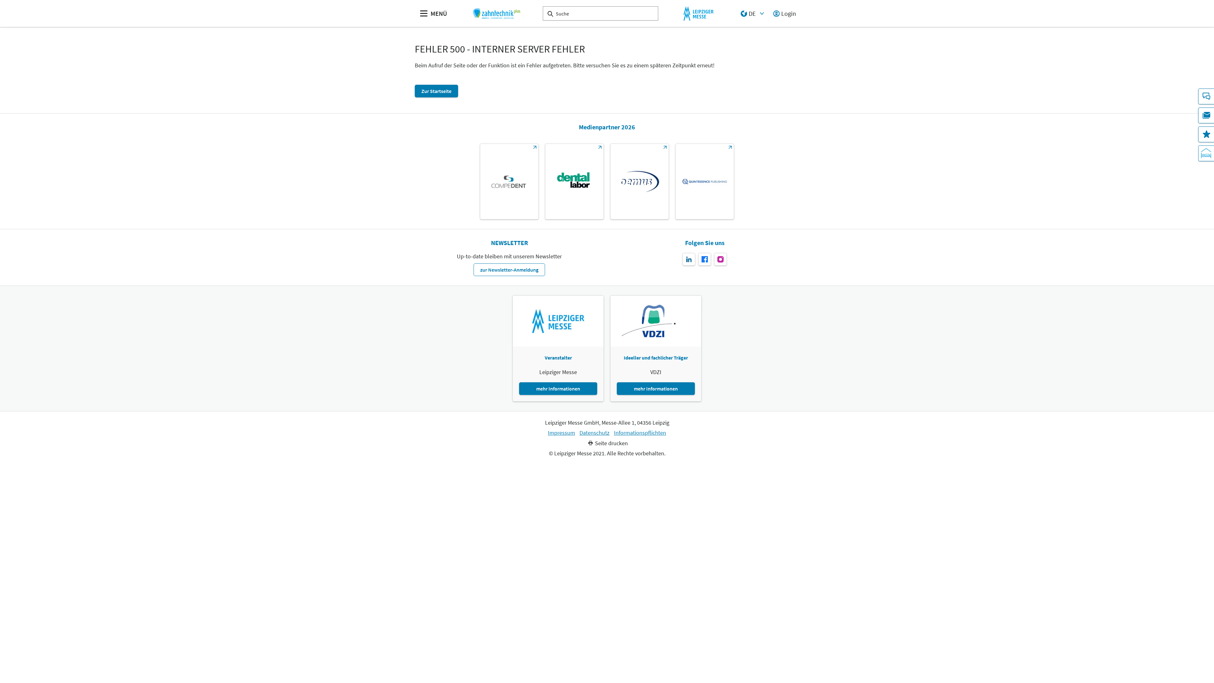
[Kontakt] (1206, 96)
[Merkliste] (1206, 134)
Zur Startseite (436, 91)
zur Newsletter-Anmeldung (509, 270)
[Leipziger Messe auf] (689, 259)
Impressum (561, 432)
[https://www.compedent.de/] (509, 181)
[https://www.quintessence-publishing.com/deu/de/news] (705, 181)
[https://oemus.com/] (639, 181)
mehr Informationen (558, 388)
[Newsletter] (1206, 115)
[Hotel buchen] (1206, 153)
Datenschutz (594, 432)
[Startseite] (496, 13)
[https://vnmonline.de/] (574, 181)
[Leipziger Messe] (698, 13)
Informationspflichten (640, 432)
